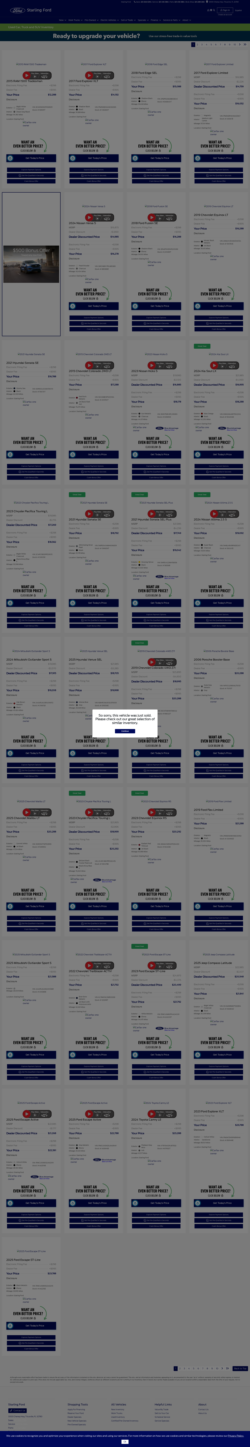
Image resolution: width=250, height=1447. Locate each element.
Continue (125, 731)
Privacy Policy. (236, 1436)
